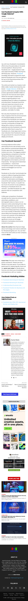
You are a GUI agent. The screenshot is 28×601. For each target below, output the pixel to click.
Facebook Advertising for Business (13, 280)
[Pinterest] (9, 23)
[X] (6, 23)
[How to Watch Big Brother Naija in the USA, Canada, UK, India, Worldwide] (14, 486)
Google (12, 334)
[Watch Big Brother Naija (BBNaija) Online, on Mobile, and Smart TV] (14, 507)
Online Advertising (6, 335)
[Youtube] (24, 588)
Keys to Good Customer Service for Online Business (21, 386)
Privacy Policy (11, 593)
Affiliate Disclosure (20, 593)
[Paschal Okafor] (6, 358)
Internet (7, 7)
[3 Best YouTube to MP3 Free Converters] (14, 528)
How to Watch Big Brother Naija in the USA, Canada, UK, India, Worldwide (13, 496)
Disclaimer (6, 595)
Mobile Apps (4, 515)
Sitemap (11, 595)
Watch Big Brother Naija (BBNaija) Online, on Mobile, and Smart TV (13, 517)
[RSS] (16, 588)
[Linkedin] (16, 23)
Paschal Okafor (6, 20)
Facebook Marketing (9, 292)
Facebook (7, 334)
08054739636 (16, 574)
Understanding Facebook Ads (12, 285)
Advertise (5, 593)
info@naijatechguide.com (17, 578)
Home (2, 7)
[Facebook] (2, 23)
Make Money (18, 334)
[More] (20, 23)
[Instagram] (7, 587)
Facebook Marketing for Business (13, 282)
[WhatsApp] (13, 23)
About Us (16, 595)
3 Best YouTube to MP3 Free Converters (12, 537)
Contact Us (22, 595)
